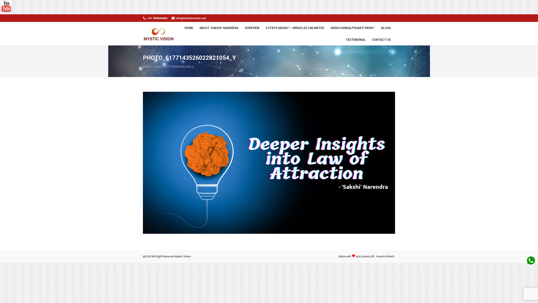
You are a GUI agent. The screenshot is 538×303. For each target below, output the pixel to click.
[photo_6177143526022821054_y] (269, 163)
